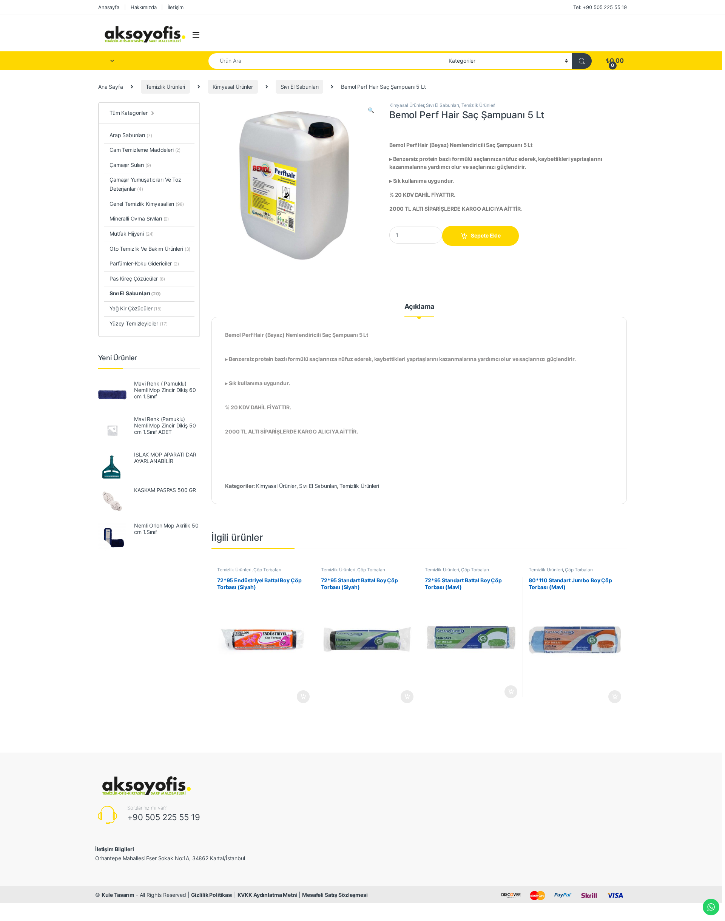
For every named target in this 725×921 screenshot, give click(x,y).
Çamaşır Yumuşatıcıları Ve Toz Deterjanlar (145, 184)
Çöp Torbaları (267, 569)
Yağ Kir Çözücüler (136, 308)
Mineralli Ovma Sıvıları (139, 218)
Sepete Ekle (486, 235)
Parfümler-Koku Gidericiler (144, 263)
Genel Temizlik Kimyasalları (147, 204)
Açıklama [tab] (419, 306)
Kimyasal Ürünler (233, 86)
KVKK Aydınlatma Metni (268, 895)
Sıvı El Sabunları (300, 86)
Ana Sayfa (110, 86)
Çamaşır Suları (130, 165)
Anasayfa (108, 7)
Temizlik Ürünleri (165, 86)
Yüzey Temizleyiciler (139, 323)
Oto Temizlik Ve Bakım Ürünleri (150, 248)
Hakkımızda (144, 7)
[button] (371, 110)
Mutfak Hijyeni (132, 233)
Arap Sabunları (131, 135)
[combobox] (326, 61)
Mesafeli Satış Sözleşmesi (335, 895)
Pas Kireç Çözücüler (137, 278)
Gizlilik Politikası (212, 895)
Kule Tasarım (118, 895)
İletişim (176, 7)
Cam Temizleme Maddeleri (145, 150)
